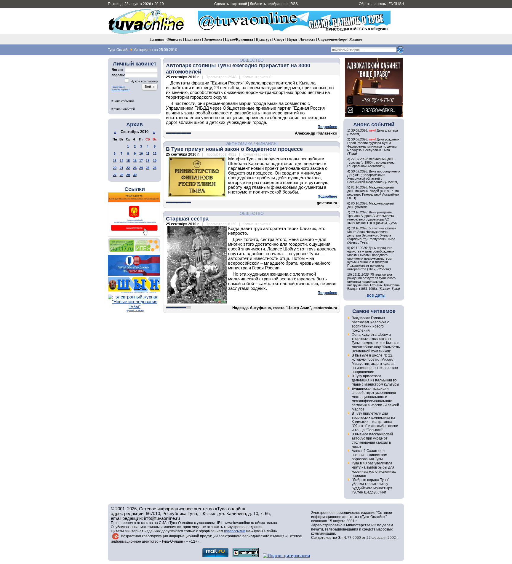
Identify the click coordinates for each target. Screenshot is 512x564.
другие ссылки (135, 310)
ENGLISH (396, 4)
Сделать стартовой (230, 4)
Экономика (213, 39)
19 (154, 160)
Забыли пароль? (120, 89)
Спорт (279, 39)
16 (135, 160)
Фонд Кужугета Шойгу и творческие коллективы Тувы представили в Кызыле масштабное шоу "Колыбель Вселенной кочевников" (376, 343)
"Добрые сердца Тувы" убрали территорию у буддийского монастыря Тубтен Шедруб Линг (372, 486)
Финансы (266, 143)
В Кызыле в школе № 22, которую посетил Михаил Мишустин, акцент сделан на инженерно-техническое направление (375, 363)
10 (141, 153)
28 (121, 175)
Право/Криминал (239, 39)
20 (114, 168)
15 (128, 160)
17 (141, 160)
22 (128, 168)
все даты (376, 295)
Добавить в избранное (269, 4)
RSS (294, 4)
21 (121, 168)
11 (147, 153)
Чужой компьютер (144, 81)
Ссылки (134, 189)
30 (135, 175)
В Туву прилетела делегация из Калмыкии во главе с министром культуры (375, 380)
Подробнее (327, 127)
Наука (292, 39)
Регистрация (118, 87)
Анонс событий (122, 100)
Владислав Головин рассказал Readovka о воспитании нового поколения (370, 324)
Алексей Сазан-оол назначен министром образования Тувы (369, 455)
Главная (157, 39)
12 (154, 153)
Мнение (355, 39)
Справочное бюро (332, 39)
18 (147, 160)
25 (147, 168)
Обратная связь (372, 4)
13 (114, 160)
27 (114, 175)
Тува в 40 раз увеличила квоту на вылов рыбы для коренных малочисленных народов (374, 469)
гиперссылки (234, 531)
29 (128, 175)
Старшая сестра (187, 219)
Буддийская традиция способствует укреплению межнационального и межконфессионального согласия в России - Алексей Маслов (375, 398)
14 (121, 160)
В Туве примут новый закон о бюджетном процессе (234, 149)
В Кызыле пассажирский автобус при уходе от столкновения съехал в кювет (372, 440)
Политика (193, 39)
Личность (307, 39)
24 (141, 168)
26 (154, 168)
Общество (174, 39)
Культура (263, 39)
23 (135, 168)
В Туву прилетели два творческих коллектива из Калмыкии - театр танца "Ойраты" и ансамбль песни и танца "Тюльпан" (375, 421)
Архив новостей (123, 108)
